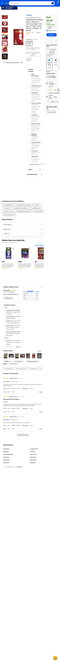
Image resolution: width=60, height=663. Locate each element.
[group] (33, 32)
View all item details (34, 164)
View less (18, 346)
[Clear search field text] (50, 3)
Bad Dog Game (33, 454)
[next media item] (20, 35)
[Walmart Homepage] (6, 3)
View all (39, 350)
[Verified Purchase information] (17, 378)
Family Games (6, 459)
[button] (18, 37)
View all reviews (8, 298)
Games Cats (6, 451)
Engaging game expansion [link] (13, 310)
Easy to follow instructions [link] (13, 331)
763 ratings (38, 32)
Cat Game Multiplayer (8, 454)
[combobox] (32, 3)
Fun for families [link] (10, 316)
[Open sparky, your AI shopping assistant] (55, 658)
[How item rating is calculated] (18, 294)
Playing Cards (33, 459)
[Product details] (41, 224)
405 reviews (12, 291)
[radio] (29, 43)
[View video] (20, 38)
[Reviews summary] (35, 32)
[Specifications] (41, 229)
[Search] (52, 3)
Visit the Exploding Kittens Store (33, 17)
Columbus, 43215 (50, 73)
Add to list (53, 101)
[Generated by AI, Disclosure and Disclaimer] (45, 164)
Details (55, 96)
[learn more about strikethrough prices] (50, 23)
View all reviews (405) (23, 435)
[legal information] (54, 26)
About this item (7, 219)
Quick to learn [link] (10, 325)
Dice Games (32, 462)
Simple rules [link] (9, 321)
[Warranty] (40, 233)
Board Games (6, 462)
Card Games (6, 457)
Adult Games (33, 457)
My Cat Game (6, 448)
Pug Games (32, 451)
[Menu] (2, 3)
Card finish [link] (9, 340)
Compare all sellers (51, 112)
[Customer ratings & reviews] (41, 286)
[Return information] (47, 32)
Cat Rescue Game (34, 448)
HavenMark (51, 83)
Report (40, 392)
